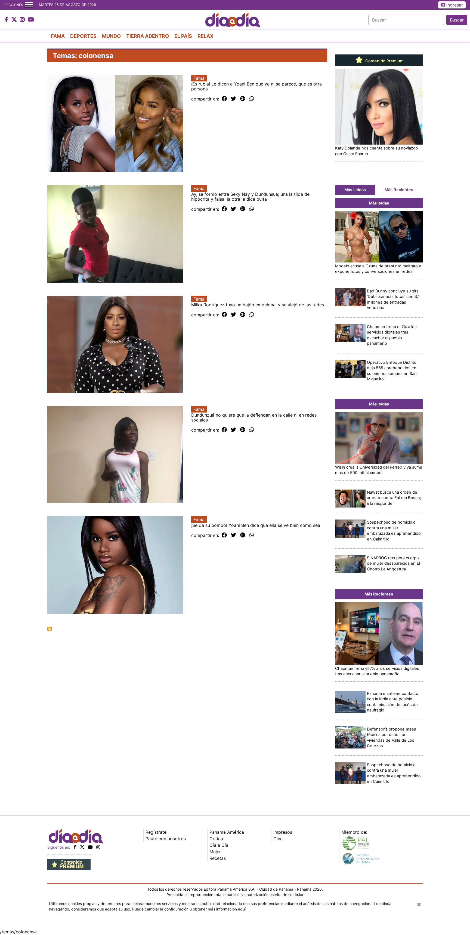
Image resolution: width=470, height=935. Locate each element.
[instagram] (98, 847)
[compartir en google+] (243, 99)
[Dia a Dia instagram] (23, 20)
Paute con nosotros (166, 838)
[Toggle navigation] (29, 5)
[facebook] (75, 847)
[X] (82, 847)
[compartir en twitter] (233, 99)
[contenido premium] (69, 864)
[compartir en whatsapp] (251, 99)
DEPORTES (83, 36)
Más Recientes (399, 189)
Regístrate (156, 832)
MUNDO (111, 36)
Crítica (216, 838)
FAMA (58, 36)
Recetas (217, 858)
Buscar (457, 20)
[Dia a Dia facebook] (7, 20)
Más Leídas (355, 189)
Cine (278, 838)
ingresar (454, 5)
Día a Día (218, 845)
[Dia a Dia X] (14, 20)
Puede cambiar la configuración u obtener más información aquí (189, 909)
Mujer (215, 851)
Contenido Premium (384, 61)
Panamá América (226, 832)
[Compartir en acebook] (224, 99)
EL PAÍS (183, 36)
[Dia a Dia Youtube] (31, 20)
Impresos (282, 832)
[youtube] (90, 847)
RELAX (205, 36)
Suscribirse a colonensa (49, 629)
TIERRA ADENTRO (147, 36)
